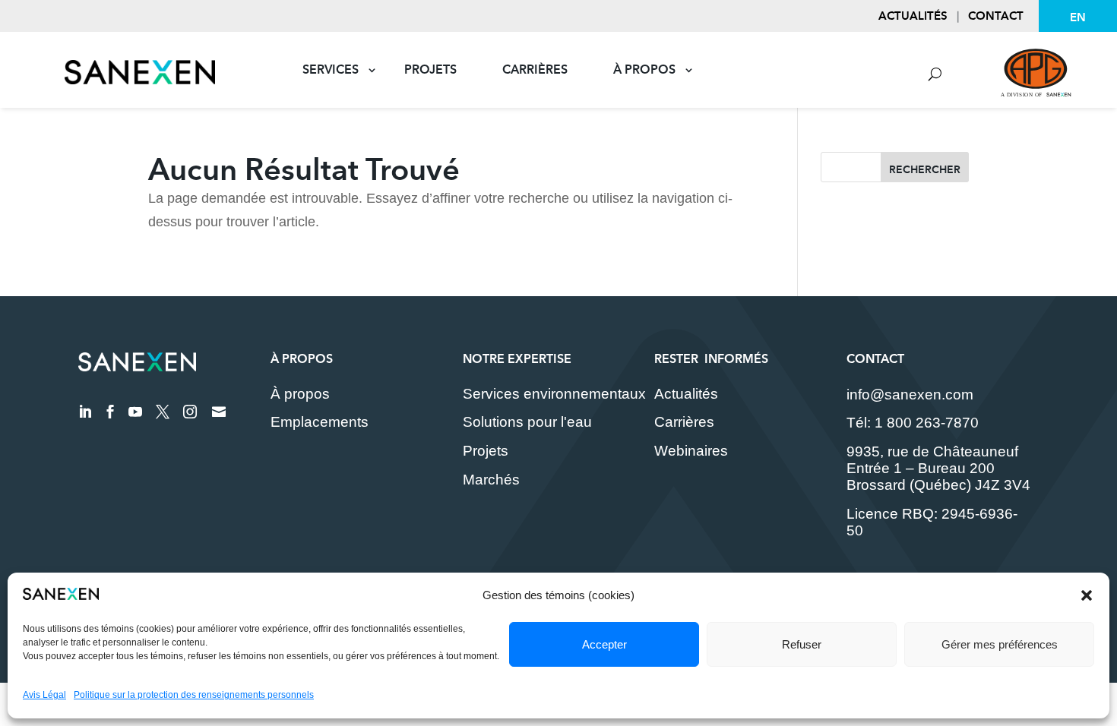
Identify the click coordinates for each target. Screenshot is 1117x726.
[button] (1086, 595)
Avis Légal (44, 695)
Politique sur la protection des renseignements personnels (194, 695)
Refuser (801, 644)
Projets (430, 69)
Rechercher (924, 169)
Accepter (604, 644)
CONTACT (996, 15)
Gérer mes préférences (999, 644)
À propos (644, 69)
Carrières (535, 69)
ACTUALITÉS (913, 15)
